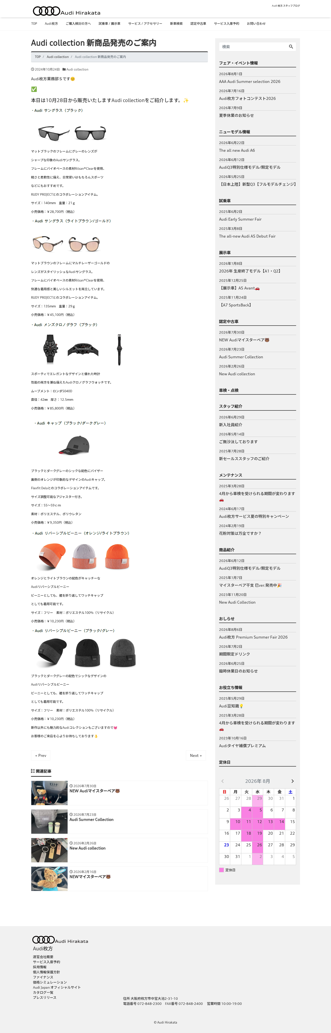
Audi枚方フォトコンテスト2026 (247, 98)
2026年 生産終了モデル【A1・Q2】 (250, 271)
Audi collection (77, 69)
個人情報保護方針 (46, 972)
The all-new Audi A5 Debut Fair (247, 236)
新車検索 (176, 23)
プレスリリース (44, 997)
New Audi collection (237, 373)
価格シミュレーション (50, 982)
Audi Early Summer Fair (240, 219)
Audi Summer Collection (241, 356)
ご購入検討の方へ (78, 23)
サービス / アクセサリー (145, 23)
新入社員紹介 (230, 424)
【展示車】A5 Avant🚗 (239, 288)
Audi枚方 (51, 23)
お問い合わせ (256, 23)
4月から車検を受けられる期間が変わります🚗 (257, 496)
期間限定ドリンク (234, 654)
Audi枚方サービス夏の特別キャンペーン (254, 516)
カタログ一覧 (43, 992)
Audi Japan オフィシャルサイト (57, 987)
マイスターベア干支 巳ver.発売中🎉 (250, 585)
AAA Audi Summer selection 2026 (249, 81)
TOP (34, 23)
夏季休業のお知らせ (236, 115)
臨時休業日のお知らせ (238, 671)
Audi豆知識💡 (231, 706)
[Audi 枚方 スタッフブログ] (66, 10)
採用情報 (40, 967)
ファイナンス (43, 977)
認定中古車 (198, 23)
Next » (196, 755)
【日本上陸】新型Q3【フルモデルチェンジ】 (257, 184)
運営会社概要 (43, 957)
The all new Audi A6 (237, 150)
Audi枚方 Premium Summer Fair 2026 (253, 637)
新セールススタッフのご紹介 (244, 458)
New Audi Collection (237, 602)
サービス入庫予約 (226, 23)
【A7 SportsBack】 (236, 305)
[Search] (291, 46)
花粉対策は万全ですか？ (240, 533)
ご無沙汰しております (238, 441)
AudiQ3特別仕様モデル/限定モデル (250, 167)
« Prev (40, 755)
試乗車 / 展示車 (109, 23)
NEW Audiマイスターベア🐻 (244, 339)
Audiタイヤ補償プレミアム (242, 745)
